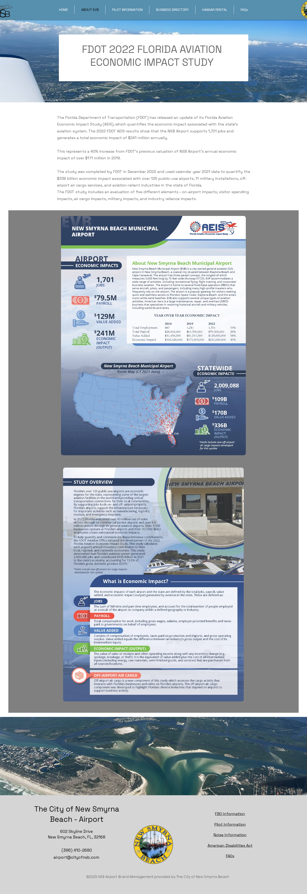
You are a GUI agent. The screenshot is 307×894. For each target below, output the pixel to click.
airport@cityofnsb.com (76, 857)
